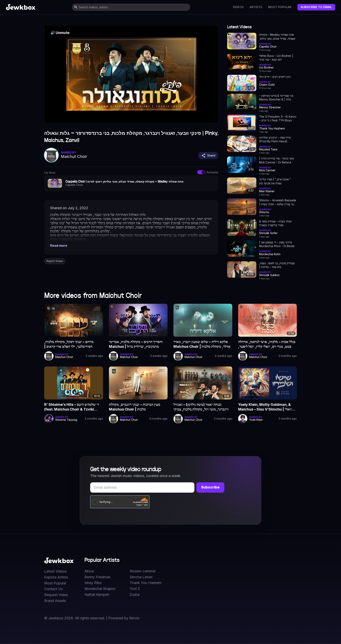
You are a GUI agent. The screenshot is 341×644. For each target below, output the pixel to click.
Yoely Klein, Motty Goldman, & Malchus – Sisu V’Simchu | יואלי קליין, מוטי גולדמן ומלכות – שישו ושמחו (265, 407)
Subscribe (210, 487)
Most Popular (279, 7)
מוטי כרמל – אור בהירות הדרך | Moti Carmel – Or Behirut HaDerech (276, 160)
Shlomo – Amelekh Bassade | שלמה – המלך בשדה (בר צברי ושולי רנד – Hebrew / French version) (277, 202)
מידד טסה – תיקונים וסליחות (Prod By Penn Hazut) (275, 139)
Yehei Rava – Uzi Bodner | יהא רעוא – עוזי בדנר (276, 57)
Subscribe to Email (316, 7)
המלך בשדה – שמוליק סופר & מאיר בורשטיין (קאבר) (275, 223)
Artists (256, 7)
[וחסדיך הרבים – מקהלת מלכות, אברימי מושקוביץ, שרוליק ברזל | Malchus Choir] (138, 320)
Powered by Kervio (124, 618)
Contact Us (53, 589)
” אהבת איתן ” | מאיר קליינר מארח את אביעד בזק (275, 181)
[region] (131, 74)
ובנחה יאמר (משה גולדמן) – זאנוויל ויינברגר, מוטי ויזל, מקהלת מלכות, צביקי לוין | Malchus (201, 407)
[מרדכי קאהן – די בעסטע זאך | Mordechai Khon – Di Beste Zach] (241, 248)
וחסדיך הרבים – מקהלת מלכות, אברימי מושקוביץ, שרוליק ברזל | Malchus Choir (136, 344)
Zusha (135, 595)
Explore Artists (56, 577)
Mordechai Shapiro (99, 589)
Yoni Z (135, 589)
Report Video (54, 261)
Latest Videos (55, 571)
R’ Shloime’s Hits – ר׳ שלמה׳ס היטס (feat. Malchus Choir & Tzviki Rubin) (71, 407)
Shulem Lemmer (143, 571)
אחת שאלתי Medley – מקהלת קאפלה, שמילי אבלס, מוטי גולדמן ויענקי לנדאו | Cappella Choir (277, 36)
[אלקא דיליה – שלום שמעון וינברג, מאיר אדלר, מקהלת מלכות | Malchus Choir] (202, 320)
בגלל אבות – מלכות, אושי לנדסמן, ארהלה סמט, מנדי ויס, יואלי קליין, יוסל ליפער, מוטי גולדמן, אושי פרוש (266, 344)
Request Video (56, 595)
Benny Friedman (97, 577)
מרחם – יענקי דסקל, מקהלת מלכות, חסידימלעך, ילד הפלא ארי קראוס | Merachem (69, 344)
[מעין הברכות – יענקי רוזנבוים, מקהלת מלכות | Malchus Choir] (138, 383)
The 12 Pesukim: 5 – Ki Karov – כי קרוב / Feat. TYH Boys (277, 118)
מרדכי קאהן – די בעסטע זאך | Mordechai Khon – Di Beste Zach (277, 244)
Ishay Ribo (93, 583)
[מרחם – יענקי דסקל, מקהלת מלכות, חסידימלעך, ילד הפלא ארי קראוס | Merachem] (73, 320)
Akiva (89, 571)
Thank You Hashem (146, 583)
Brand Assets (55, 601)
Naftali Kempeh (96, 595)
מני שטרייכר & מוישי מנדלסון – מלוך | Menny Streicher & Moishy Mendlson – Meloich (277, 97)
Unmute (60, 33)
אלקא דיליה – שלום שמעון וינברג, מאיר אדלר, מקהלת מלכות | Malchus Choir (201, 344)
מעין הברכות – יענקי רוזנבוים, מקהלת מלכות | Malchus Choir (134, 406)
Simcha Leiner (141, 577)
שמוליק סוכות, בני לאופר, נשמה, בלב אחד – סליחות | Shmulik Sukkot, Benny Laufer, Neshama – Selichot (277, 265)
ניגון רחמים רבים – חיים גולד (275, 76)
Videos (238, 7)
